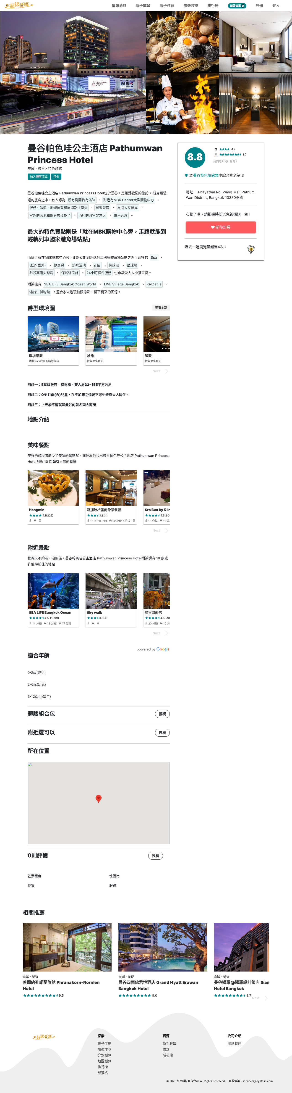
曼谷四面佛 (153, 612)
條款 (166, 1049)
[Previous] (33, 334)
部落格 (103, 1073)
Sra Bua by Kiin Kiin (161, 510)
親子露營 (143, 5)
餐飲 (148, 355)
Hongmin (36, 510)
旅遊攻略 (191, 5)
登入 (276, 5)
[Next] (73, 334)
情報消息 (119, 5)
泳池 (90, 355)
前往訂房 (222, 227)
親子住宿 (167, 5)
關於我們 (234, 1043)
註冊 (259, 5)
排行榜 (213, 5)
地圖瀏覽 (104, 1061)
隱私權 (168, 1055)
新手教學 (169, 1043)
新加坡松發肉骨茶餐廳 (104, 510)
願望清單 (237, 6)
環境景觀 (36, 355)
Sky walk (94, 612)
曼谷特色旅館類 (206, 175)
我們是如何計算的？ (225, 161)
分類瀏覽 (104, 1055)
